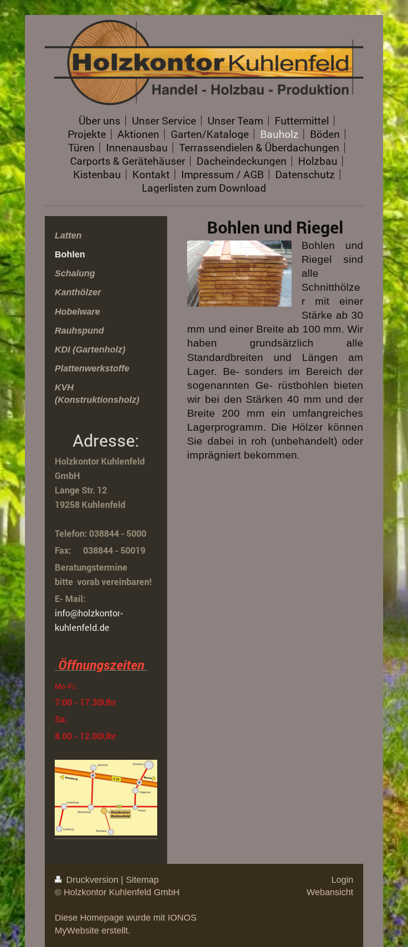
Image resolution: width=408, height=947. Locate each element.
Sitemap (142, 880)
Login (342, 880)
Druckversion (92, 880)
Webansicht (329, 892)
